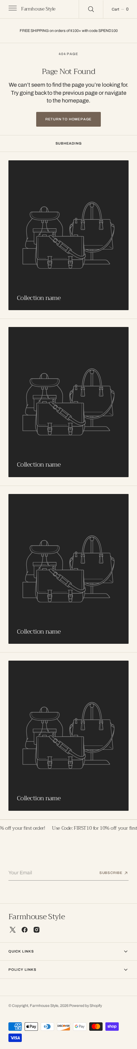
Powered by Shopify (85, 1006)
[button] (11, 9)
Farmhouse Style (44, 1006)
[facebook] (24, 930)
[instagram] (36, 930)
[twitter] (12, 930)
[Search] (91, 9)
